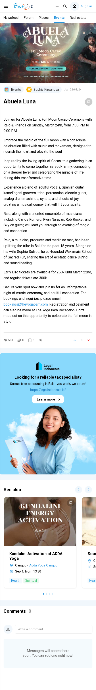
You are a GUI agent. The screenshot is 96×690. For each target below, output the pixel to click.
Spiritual (31, 580)
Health (15, 580)
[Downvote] (88, 340)
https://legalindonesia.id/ (48, 390)
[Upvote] (75, 340)
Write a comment (30, 629)
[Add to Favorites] (88, 102)
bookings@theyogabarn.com (26, 304)
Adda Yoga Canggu (43, 565)
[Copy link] (40, 340)
